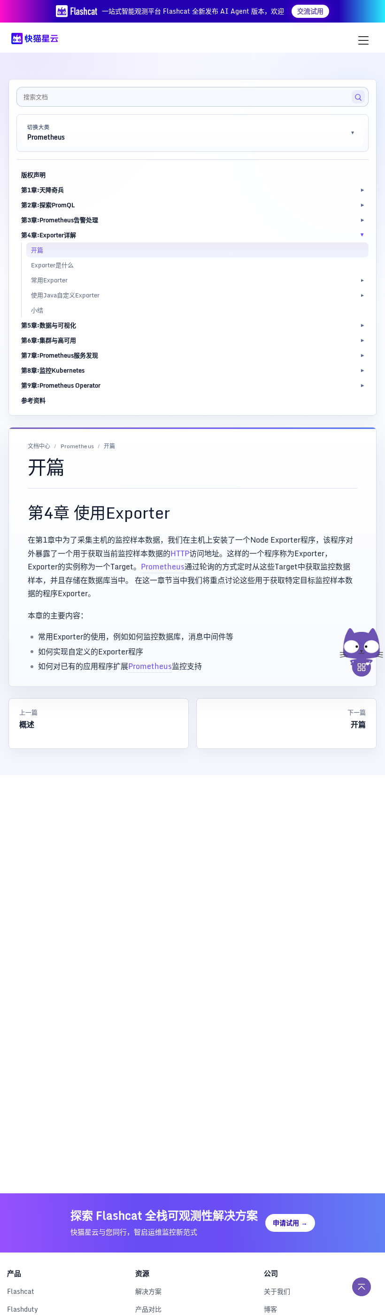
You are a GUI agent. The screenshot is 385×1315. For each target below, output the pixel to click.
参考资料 (33, 400)
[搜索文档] (358, 96)
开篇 (37, 250)
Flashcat (20, 1291)
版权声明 (33, 175)
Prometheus (77, 447)
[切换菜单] (363, 40)
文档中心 (39, 447)
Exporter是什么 (52, 265)
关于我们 (277, 1291)
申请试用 (290, 1222)
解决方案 (148, 1291)
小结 (37, 310)
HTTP (179, 553)
